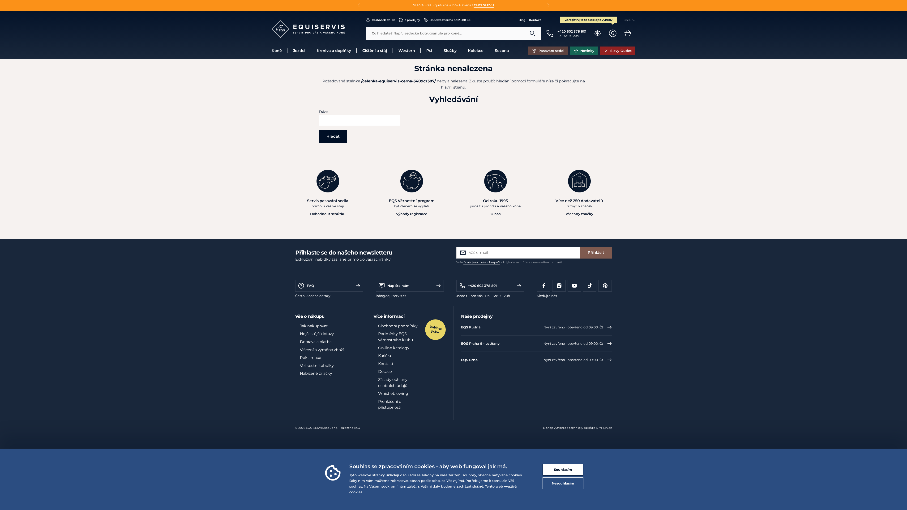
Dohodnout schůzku (328, 214)
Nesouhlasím (563, 483)
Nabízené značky (316, 373)
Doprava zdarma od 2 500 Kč (450, 20)
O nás (496, 214)
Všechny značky (579, 214)
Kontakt (535, 20)
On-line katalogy (393, 348)
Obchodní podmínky (398, 326)
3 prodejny (412, 20)
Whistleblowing (393, 393)
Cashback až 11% (383, 20)
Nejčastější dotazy (317, 334)
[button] (359, 5)
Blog (522, 20)
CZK (628, 20)
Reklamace (310, 357)
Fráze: (323, 112)
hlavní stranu (453, 87)
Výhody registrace (411, 214)
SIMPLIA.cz (604, 427)
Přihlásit (596, 252)
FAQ (310, 286)
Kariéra (384, 355)
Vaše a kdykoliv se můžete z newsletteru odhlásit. (509, 262)
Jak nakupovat (314, 326)
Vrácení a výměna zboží (322, 350)
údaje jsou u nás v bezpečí (481, 262)
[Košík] (627, 33)
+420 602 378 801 (482, 286)
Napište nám (398, 286)
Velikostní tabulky (317, 365)
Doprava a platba (316, 342)
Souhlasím (563, 470)
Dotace (385, 371)
